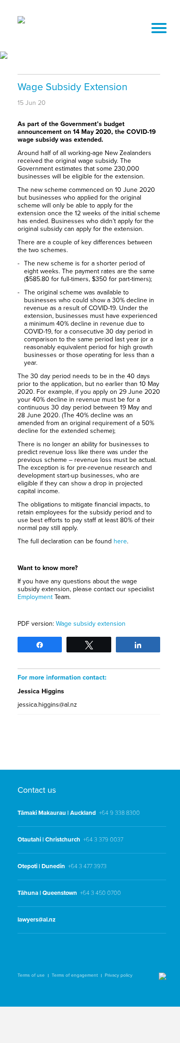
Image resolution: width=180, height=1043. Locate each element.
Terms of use (31, 975)
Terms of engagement (75, 975)
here (120, 541)
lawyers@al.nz (36, 919)
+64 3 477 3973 (87, 866)
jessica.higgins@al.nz (47, 705)
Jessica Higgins (41, 691)
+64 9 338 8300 (119, 813)
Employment (35, 597)
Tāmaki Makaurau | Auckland (57, 813)
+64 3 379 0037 (103, 839)
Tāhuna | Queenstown (47, 893)
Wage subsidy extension (91, 624)
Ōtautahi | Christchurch (49, 839)
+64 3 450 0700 (100, 893)
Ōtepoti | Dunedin (41, 866)
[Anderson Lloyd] (21, 21)
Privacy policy (118, 975)
